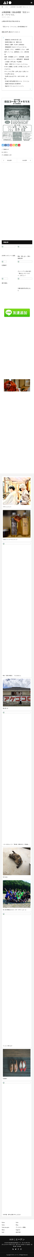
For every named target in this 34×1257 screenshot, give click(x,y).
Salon (3, 1225)
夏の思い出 (5, 708)
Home (3, 1222)
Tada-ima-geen (5, 1227)
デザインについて (7, 506)
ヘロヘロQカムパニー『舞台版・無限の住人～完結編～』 (16, 844)
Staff (3, 1232)
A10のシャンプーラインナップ (10, 539)
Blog (17, 1225)
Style (17, 1222)
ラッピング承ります (7, 1045)
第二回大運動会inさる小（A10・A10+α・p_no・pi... (15, 909)
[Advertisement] (17, 182)
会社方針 (18, 1232)
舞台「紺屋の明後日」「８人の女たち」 (12, 675)
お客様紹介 (6, 155)
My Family (5, 877)
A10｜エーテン (17, 1239)
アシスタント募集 (21, 1227)
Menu (3, 1229)
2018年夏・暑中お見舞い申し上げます (12, 1214)
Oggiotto (18, 1229)
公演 (10, 155)
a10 (8, 149)
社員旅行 (5, 1078)
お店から (8, 17)
